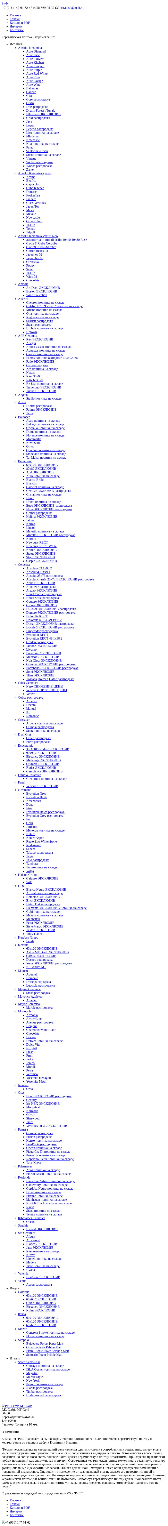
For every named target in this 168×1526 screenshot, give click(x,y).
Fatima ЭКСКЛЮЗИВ (41, 409)
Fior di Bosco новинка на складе (48, 1173)
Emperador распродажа (42, 631)
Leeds (30, 941)
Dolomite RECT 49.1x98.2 (44, 620)
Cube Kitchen (35, 188)
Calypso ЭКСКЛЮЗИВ (42, 878)
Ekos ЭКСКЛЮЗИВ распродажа (49, 509)
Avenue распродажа (39, 1022)
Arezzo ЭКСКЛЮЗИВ (41, 590)
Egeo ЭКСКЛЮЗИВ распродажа (49, 505)
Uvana (30, 1269)
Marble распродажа (39, 1007)
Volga (30, 871)
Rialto (30, 1207)
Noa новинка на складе (42, 143)
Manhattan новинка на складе (46, 1199)
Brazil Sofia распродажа (42, 598)
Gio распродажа (37, 365)
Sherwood (33, 1118)
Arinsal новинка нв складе (44, 893)
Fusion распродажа (39, 1137)
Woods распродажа (39, 166)
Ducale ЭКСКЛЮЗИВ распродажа (50, 627)
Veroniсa (32, 1074)
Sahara (30, 849)
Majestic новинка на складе (45, 531)
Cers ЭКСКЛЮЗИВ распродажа (48, 490)
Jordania (31, 826)
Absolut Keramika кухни (34, 173)
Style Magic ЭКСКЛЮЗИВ (45, 926)
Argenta (23, 394)
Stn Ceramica (26, 1233)
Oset (21, 1092)
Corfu (30, 103)
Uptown (31, 332)
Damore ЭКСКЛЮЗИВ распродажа (51, 612)
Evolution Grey (36, 793)
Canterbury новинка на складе (47, 1185)
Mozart (22, 1329)
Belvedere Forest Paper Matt (44, 1343)
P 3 (28, 712)
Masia (30, 210)
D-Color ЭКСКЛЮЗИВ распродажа (51, 609)
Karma (30, 524)
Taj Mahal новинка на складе (46, 457)
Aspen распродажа (39, 1284)
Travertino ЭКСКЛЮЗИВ (43, 387)
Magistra (31, 1373)
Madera (31, 1262)
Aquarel (31, 974)
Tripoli (30, 232)
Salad (29, 269)
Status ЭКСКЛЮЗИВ (41, 553)
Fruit (29, 1055)
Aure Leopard (35, 66)
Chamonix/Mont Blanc (41, 1029)
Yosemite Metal (36, 1081)
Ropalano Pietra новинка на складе (50, 1159)
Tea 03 (30, 225)
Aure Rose (33, 77)
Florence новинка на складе (45, 435)
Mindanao (32, 136)
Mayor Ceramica (29, 1004)
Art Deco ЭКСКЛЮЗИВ (43, 287)
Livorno (31, 649)
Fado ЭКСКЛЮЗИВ (40, 361)
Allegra (31, 343)
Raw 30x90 (33, 376)
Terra (29, 413)
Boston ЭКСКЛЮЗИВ (41, 291)
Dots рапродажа (37, 107)
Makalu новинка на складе (44, 915)
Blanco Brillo (35, 479)
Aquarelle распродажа (41, 586)
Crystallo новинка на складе (45, 428)
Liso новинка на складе (42, 132)
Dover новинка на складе (43, 1192)
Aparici (23, 298)
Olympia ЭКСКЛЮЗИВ (42, 764)
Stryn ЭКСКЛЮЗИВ (40, 557)
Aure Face (33, 55)
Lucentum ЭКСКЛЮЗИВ (43, 653)
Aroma (30, 177)
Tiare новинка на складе (43, 1266)
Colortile (23, 1292)
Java (29, 121)
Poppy (30, 265)
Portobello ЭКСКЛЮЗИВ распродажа (52, 668)
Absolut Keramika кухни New (38, 236)
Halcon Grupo (27, 874)
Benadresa (25, 461)
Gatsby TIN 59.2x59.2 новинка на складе (54, 306)
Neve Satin (33, 442)
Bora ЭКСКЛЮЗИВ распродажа (49, 1096)
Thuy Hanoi (34, 933)
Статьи (15, 19)
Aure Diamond (36, 51)
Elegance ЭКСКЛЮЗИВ (43, 756)
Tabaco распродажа (39, 852)
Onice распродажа (38, 738)
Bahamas (32, 88)
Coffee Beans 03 (37, 250)
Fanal (21, 782)
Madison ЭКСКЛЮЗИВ (42, 657)
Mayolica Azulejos (30, 996)
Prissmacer (25, 1166)
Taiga (29, 856)
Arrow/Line (34, 1018)
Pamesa (23, 1129)
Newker (23, 1085)
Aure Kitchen (35, 62)
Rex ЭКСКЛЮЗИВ (39, 339)
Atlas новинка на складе (43, 1170)
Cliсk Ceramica (28, 682)
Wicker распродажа (39, 162)
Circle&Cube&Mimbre (41, 247)
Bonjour (31, 1026)
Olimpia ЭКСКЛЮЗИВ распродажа (51, 664)
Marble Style (34, 1377)
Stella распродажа (38, 993)
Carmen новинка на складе (44, 354)
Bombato (32, 978)
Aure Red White (37, 73)
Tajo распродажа (37, 860)
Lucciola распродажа (40, 985)
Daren (30, 498)
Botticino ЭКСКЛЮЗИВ (43, 897)
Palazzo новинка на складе (44, 1384)
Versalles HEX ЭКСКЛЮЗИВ (46, 1125)
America (31, 701)
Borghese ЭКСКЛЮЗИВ (43, 1277)
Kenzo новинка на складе (44, 1140)
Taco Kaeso (34, 1162)
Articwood (33, 1240)
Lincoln (31, 527)
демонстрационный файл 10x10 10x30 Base (56, 239)
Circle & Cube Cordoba (41, 243)
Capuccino (33, 184)
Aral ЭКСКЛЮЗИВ (40, 472)
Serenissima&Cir (29, 1362)
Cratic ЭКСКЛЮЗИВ (41, 1303)
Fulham (31, 199)
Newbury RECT (37, 542)
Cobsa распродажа (30, 697)
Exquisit (31, 1048)
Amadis (23, 284)
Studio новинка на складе (43, 398)
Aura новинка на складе (43, 476)
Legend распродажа (39, 129)
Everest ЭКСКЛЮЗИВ (42, 1229)
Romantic (32, 716)
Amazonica (33, 801)
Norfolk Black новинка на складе (49, 1203)
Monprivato (33, 1107)
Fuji (28, 819)
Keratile (23, 945)
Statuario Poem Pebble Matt (44, 1354)
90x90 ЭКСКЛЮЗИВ (41, 753)
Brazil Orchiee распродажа (44, 594)
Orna (29, 1089)
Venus (22, 1281)
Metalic (31, 214)
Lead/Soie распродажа (41, 1144)
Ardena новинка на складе (44, 723)
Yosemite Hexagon (38, 1077)
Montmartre (33, 439)
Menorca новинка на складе (45, 830)
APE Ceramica (27, 335)
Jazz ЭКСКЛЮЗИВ (39, 1247)
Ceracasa (24, 564)
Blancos (31, 483)
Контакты (17, 30)
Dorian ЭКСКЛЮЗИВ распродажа (50, 623)
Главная (15, 15)
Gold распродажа (38, 118)
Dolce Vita (33, 1044)
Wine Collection (36, 295)
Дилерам (16, 26)
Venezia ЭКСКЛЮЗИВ (42, 786)
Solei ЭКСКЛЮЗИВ (40, 671)
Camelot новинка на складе (45, 487)
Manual (31, 708)
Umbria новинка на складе (44, 328)
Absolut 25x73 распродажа (44, 575)
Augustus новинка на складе (45, 350)
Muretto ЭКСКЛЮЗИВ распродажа (50, 535)
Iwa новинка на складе (42, 369)
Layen (30, 125)
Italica (22, 1314)
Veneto (30, 694)
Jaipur (30, 520)
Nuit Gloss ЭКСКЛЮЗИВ (44, 660)
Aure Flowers (35, 59)
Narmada (32, 1111)
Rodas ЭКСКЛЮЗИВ (41, 767)
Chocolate (32, 280)
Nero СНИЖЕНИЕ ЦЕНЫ (44, 686)
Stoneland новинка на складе (46, 454)
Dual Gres (24, 734)
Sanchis (23, 1225)
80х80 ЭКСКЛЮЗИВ (41, 468)
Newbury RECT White (41, 546)
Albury (30, 1236)
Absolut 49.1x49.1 (38, 572)
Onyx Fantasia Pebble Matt (43, 1347)
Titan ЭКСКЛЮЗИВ (40, 675)
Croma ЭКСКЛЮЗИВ (41, 605)
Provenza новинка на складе (45, 1155)
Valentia (23, 1273)
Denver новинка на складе (44, 1041)
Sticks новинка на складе (43, 154)
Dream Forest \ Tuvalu (40, 110)
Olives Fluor (34, 221)
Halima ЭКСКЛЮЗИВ (41, 516)
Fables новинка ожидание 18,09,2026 (52, 358)
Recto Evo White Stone (41, 841)
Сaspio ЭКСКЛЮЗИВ (41, 561)
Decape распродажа (39, 959)
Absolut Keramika (30, 47)
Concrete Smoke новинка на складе (50, 1332)
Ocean (30, 1221)
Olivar (30, 1114)
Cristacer (24, 719)
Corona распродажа (39, 1133)
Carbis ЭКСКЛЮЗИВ (41, 956)
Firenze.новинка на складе (44, 1196)
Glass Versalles (36, 202)
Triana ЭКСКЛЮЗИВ (41, 391)
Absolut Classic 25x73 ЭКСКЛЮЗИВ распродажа (60, 579)
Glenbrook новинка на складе (46, 778)
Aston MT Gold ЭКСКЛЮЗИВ (47, 952)
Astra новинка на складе (43, 420)
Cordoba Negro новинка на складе (49, 1188)
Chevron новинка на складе (45, 302)
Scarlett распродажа (39, 321)
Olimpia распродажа (40, 727)
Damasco (32, 191)
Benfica (31, 180)
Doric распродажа (38, 981)
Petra (29, 1070)
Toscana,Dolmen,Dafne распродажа (50, 679)
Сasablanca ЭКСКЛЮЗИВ (44, 771)
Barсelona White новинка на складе (50, 1181)
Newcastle (33, 140)
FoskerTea (33, 195)
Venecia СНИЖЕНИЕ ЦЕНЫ (46, 690)
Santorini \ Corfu (37, 151)
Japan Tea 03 (34, 258)
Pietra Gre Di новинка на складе (48, 1151)
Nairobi (31, 538)
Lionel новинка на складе (43, 1258)
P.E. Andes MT (36, 967)
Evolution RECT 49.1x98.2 (44, 638)
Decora (31, 705)
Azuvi (22, 402)
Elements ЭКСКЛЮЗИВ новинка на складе (56, 908)
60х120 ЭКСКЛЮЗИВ (42, 465)
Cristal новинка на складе (43, 494)
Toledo (30, 228)
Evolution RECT (37, 634)
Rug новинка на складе (42, 317)
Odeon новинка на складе (44, 1148)
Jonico (30, 1063)
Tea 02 (30, 273)
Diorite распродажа (39, 406)
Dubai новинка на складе (43, 502)
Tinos (29, 1122)
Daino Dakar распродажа (43, 904)
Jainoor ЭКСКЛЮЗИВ (41, 646)
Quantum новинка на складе (45, 450)
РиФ (5, 3)
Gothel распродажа (39, 513)
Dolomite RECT (37, 616)
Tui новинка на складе (41, 867)
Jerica (30, 1059)
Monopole (24, 1011)
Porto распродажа (38, 742)
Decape (31, 1037)
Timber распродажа (39, 1391)
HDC (21, 886)
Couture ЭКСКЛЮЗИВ (42, 601)
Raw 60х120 (34, 380)
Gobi (29, 823)
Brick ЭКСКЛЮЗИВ (40, 900)
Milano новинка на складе (44, 310)
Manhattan (33, 919)
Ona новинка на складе (42, 313)
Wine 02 (31, 276)
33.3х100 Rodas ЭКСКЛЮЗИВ (47, 749)
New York (33, 1380)
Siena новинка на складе (43, 1210)
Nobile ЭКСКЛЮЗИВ (41, 550)
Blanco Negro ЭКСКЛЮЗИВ (46, 889)
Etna (29, 808)
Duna (29, 804)
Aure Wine (33, 84)
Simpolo (23, 1340)
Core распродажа (38, 99)
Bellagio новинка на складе (45, 424)
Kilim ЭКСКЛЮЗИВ (40, 1310)
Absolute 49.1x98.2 (39, 568)
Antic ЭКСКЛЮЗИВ (40, 583)
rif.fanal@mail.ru (72, 7)
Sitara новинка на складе (43, 730)
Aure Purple (34, 70)
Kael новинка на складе (42, 1251)
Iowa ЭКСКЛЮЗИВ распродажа (49, 963)
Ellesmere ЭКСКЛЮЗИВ (43, 114)
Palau (29, 147)
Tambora (32, 863)
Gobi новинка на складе (43, 911)
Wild (29, 882)
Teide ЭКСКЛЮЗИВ (40, 930)
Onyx (30, 446)
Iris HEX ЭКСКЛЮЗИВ (43, 1103)
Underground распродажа (43, 1395)
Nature (30, 834)
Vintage (31, 158)
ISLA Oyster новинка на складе (48, 1369)
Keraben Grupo (28, 937)
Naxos (30, 372)
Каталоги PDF (20, 22)
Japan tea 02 (34, 254)
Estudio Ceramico (29, 775)
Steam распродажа (38, 324)
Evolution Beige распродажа (45, 812)
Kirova (30, 1255)
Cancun (31, 92)
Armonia (32, 1015)
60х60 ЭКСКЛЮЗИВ (41, 1299)
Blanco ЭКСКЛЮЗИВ (41, 1244)
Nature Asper (34, 838)
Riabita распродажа (39, 1388)
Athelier (31, 1000)
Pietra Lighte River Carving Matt (47, 1351)
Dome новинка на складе (43, 431)
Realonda (24, 1177)
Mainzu (23, 970)
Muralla (31, 1066)
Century (31, 1100)
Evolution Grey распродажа (45, 815)
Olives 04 (32, 262)
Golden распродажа (39, 642)
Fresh (29, 1052)
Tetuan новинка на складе (44, 1214)
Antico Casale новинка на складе (48, 346)
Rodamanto (33, 845)
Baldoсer (24, 417)
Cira (29, 95)
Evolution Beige (36, 797)
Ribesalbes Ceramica (31, 1218)
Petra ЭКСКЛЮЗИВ (40, 922)
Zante (30, 169)
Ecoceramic (25, 745)
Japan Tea (32, 206)
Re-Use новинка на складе (44, 383)
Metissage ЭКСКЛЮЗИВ (43, 760)
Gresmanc (24, 790)
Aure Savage (34, 81)
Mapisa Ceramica (29, 989)
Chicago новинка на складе (45, 1365)
